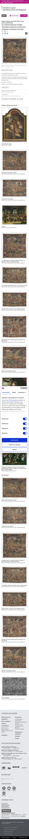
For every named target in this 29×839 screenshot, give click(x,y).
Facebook (4, 790)
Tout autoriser (14, 440)
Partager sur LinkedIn (5, 33)
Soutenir (17, 736)
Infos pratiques (6, 721)
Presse (17, 738)
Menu (4, 15)
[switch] (25, 423)
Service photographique (21, 722)
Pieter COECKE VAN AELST (9, 91)
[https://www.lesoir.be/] (16, 767)
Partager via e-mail (7, 33)
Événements (5, 727)
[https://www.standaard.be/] (24, 768)
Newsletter (7, 810)
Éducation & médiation (18, 733)
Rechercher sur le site (3, 779)
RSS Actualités (5, 806)
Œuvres (26, 33)
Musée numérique (19, 729)
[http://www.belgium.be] (9, 768)
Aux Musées (5, 726)
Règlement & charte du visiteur (7, 731)
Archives (17, 723)
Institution (4, 735)
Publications (18, 720)
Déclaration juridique (8, 831)
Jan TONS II (11, 95)
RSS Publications (6, 807)
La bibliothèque (19, 719)
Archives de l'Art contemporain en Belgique (19, 726)
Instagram (14, 790)
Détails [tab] (14, 392)
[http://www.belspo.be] (4, 768)
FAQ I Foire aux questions (6, 718)
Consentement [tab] (6, 392)
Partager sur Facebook (3, 33)
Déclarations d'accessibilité (9, 829)
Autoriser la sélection (14, 444)
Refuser (14, 449)
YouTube (9, 790)
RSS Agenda (5, 803)
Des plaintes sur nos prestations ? (11, 827)
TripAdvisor (4, 795)
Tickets (24, 15)
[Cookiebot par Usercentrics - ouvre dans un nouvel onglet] (20, 388)
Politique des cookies (8, 833)
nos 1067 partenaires (12, 400)
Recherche (18, 717)
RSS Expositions (6, 805)
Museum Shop (5, 729)
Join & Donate (15, 15)
